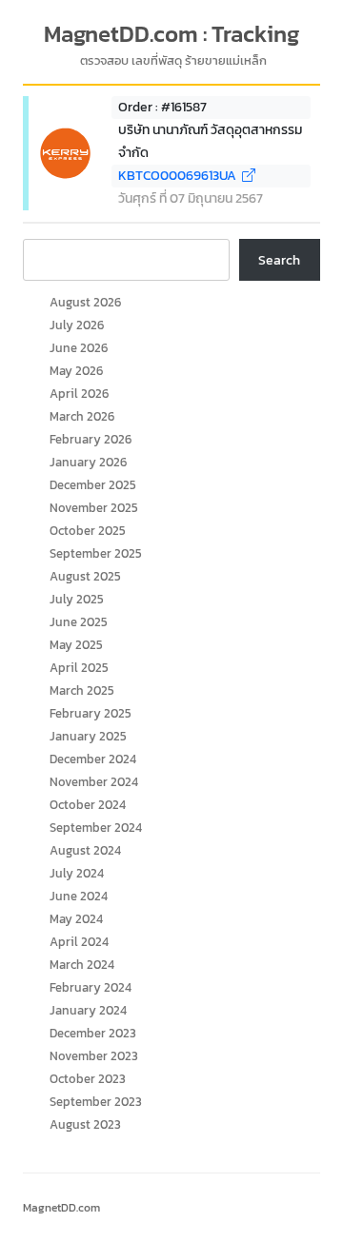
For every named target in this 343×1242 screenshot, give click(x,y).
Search (279, 260)
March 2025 (82, 690)
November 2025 (94, 508)
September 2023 (96, 1102)
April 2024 (79, 942)
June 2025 (79, 622)
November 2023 (94, 1056)
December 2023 (93, 1033)
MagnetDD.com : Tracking (171, 34)
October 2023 (88, 1079)
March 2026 (82, 416)
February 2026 (90, 439)
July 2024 (77, 873)
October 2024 (88, 805)
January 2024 (88, 1010)
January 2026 (88, 462)
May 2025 (76, 645)
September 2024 (96, 827)
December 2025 (93, 485)
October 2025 (88, 531)
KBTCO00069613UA (180, 176)
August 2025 (85, 576)
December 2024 (93, 759)
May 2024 (76, 919)
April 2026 (79, 393)
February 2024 (90, 987)
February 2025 (90, 713)
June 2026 (79, 348)
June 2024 (79, 896)
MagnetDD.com (61, 1207)
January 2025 (88, 736)
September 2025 (96, 553)
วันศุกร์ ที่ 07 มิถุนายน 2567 (190, 198)
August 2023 (85, 1124)
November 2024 (94, 782)
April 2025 (79, 668)
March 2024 (82, 965)
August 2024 (85, 850)
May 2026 (76, 371)
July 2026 (77, 325)
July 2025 (77, 599)
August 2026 (85, 302)
